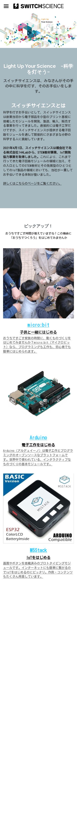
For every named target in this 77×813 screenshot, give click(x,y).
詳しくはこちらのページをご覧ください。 (32, 183)
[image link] (38, 6)
